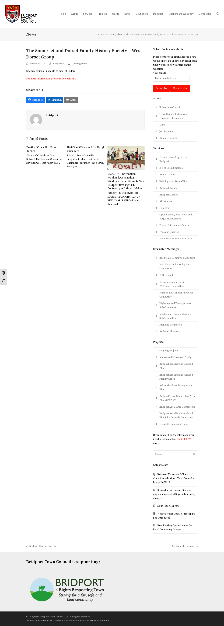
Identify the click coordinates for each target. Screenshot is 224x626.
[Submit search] (194, 454)
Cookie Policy (61, 620)
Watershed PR (45, 620)
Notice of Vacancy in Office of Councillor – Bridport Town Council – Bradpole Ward (173, 478)
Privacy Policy (76, 620)
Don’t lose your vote (168, 506)
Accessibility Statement (97, 620)
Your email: (159, 73)
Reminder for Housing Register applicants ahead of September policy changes (174, 494)
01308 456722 (184, 439)
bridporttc (58, 63)
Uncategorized (79, 63)
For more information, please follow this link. (51, 78)
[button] (217, 14)
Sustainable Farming (183, 546)
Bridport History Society (41, 546)
